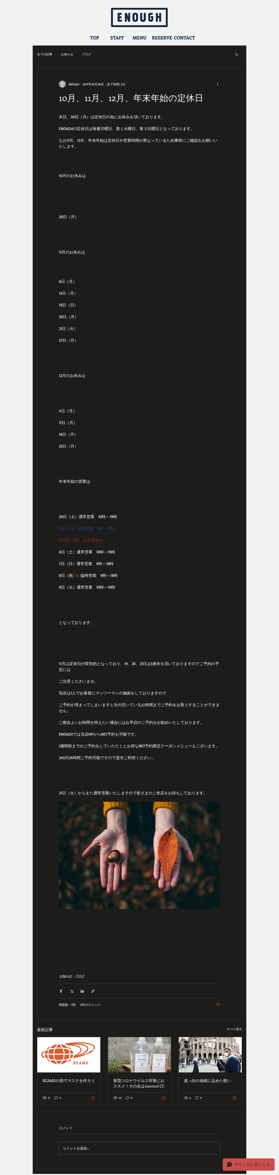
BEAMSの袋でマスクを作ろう (69, 1080)
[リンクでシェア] (93, 991)
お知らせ (67, 54)
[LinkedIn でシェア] (82, 991)
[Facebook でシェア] (61, 991)
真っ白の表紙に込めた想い (207, 1080)
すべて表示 (234, 1029)
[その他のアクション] (217, 84)
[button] (236, 54)
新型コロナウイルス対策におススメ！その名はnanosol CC (138, 1083)
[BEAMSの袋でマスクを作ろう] (68, 1054)
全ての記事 (44, 54)
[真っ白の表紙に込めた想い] (210, 1054)
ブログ (86, 54)
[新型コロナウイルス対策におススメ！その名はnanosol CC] (139, 1054)
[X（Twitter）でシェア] (72, 991)
